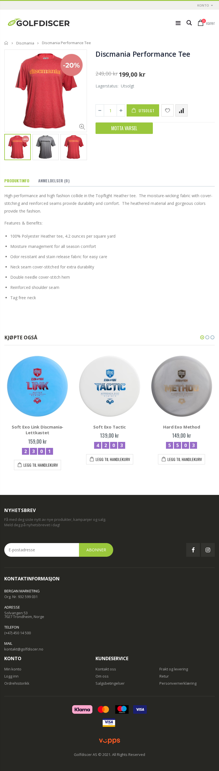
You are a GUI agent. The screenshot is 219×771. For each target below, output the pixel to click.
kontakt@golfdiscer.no (23, 649)
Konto (203, 5)
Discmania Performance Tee (143, 54)
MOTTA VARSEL (124, 128)
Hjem (6, 43)
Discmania (25, 43)
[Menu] (178, 23)
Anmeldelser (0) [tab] (54, 180)
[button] (202, 337)
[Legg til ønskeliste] (167, 110)
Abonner (96, 549)
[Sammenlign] (181, 110)
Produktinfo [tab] (16, 180)
